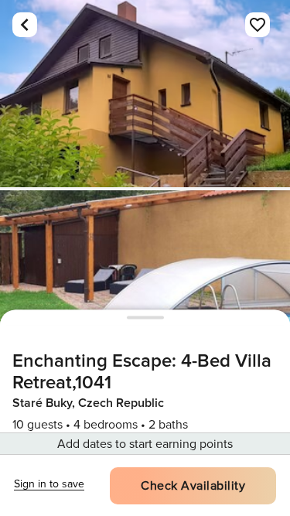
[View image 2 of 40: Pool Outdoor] (145, 284)
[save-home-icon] (257, 24)
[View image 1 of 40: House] (145, 93)
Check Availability (193, 486)
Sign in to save (49, 483)
